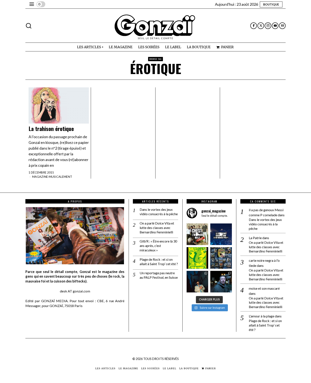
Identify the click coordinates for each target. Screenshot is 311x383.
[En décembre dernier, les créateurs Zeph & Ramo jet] (221, 258)
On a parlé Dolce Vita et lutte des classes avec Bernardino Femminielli (157, 227)
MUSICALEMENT (60, 176)
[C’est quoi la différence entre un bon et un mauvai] (221, 234)
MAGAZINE (40, 176)
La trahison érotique (51, 129)
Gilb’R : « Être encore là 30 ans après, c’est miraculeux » (158, 245)
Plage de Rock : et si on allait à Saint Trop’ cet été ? (159, 261)
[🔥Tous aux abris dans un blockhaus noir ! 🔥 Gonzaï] (197, 258)
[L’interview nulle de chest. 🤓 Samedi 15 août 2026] (197, 234)
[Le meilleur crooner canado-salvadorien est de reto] (197, 281)
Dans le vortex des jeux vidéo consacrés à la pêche (159, 211)
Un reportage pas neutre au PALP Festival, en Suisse (159, 275)
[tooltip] (253, 25)
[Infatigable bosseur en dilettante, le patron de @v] (221, 281)
